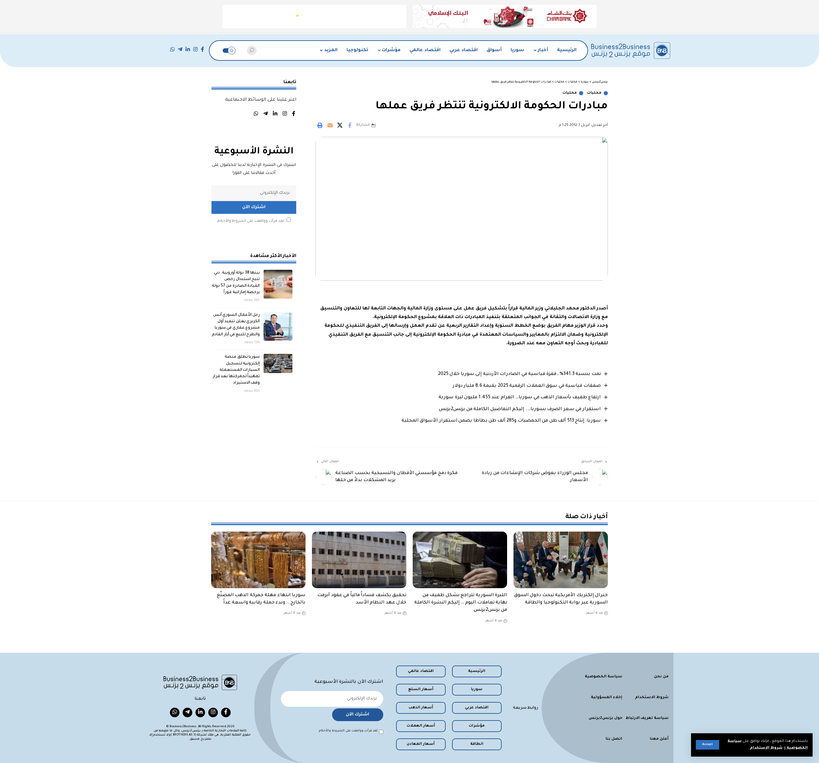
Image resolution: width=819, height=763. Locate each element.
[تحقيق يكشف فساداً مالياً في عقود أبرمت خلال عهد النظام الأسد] (359, 560)
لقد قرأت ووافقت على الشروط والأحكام (250, 221)
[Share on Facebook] (349, 125)
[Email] (329, 125)
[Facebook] (202, 49)
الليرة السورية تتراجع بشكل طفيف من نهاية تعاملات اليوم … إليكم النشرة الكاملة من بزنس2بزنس (460, 603)
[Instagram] (195, 49)
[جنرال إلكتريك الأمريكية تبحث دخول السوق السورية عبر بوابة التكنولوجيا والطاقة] (560, 560)
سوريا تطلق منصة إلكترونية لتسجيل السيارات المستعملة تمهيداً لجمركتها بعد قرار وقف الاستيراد (236, 370)
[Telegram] (180, 49)
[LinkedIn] (188, 49)
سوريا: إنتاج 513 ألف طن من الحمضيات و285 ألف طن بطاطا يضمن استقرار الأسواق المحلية (501, 421)
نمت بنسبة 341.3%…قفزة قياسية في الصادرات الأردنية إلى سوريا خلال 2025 (519, 374)
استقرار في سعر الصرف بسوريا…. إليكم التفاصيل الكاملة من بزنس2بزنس (520, 409)
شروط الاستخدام (766, 748)
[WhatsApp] (172, 49)
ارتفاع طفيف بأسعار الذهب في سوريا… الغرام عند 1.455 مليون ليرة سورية (520, 397)
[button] (707, 745)
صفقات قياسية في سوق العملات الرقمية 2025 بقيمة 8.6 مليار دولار (527, 386)
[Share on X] (339, 125)
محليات (594, 93)
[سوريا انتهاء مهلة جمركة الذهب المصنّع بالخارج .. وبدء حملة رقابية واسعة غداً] (258, 560)
